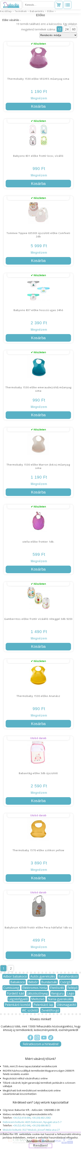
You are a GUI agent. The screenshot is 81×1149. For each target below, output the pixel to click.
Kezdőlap (6, 11)
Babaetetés (37, 11)
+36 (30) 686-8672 (41, 1125)
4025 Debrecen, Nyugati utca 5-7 (43, 1122)
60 (74, 29)
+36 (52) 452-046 (22, 1125)
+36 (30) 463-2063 (41, 1117)
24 (66, 29)
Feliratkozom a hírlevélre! (40, 1044)
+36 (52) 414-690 (22, 1117)
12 (59, 29)
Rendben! (40, 1145)
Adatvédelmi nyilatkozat (41, 1140)
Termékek (21, 11)
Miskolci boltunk (12, 1129)
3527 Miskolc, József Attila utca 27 (41, 1129)
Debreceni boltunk (13, 1122)
